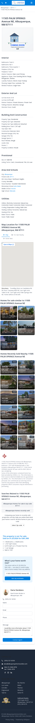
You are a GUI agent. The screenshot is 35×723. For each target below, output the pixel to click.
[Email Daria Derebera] (6, 3)
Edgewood (5, 690)
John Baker (17, 186)
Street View (9, 238)
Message (5, 625)
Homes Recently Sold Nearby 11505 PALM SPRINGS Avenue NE (16, 355)
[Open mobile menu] (31, 3)
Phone (5, 617)
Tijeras (4, 693)
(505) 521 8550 (10, 599)
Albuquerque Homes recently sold (17, 511)
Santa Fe (20, 693)
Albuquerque (5, 8)
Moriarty (20, 690)
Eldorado (12, 191)
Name (5, 603)
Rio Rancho (21, 683)
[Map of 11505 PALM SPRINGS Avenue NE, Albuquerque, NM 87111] (17, 264)
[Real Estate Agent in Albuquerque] (18, 3)
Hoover (13, 188)
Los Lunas (5, 685)
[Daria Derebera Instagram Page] (8, 672)
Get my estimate (17, 578)
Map (6, 235)
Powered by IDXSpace (23, 720)
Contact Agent (17, 640)
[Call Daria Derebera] (3, 3)
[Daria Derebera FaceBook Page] (5, 672)
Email (4, 610)
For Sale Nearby (18, 235)
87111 (13, 8)
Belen (19, 685)
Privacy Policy (10, 720)
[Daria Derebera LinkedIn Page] (11, 672)
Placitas (20, 688)
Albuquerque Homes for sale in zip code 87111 (17, 505)
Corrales (4, 688)
